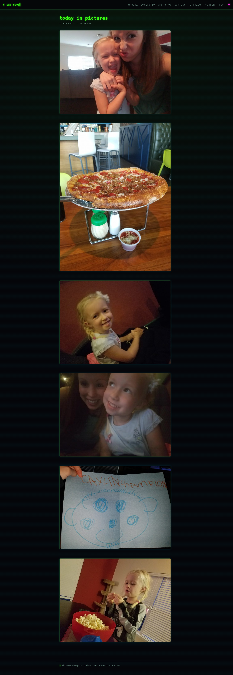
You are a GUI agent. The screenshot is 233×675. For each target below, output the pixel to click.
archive (195, 4)
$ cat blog (11, 4)
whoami (133, 4)
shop (168, 4)
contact (179, 4)
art (160, 4)
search (210, 4)
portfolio (148, 4)
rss (221, 4)
